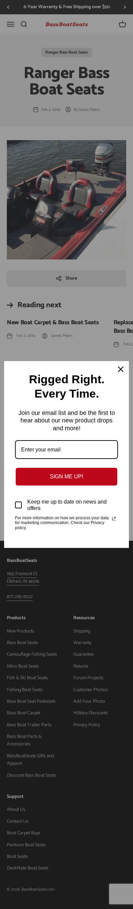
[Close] (121, 369)
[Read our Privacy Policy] (114, 519)
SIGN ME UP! (66, 476)
